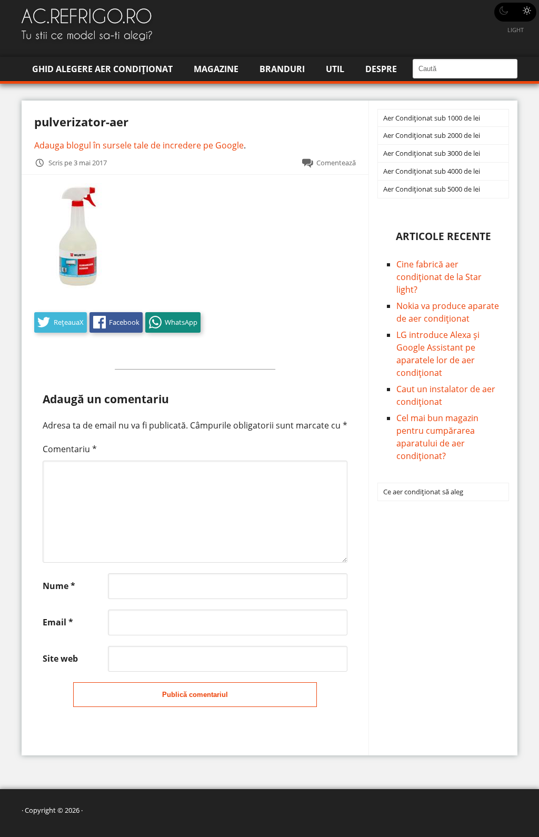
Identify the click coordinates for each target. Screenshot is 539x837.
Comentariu (70, 449)
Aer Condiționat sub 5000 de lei (431, 189)
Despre (381, 69)
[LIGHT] (515, 12)
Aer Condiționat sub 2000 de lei (431, 135)
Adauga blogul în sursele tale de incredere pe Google (139, 145)
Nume (59, 586)
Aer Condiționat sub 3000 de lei (431, 153)
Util (335, 69)
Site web (60, 658)
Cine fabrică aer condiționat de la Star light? (439, 276)
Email (58, 622)
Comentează (336, 162)
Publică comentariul (195, 695)
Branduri (282, 69)
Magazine (216, 69)
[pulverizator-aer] (76, 285)
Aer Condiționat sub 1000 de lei (431, 118)
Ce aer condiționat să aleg (423, 491)
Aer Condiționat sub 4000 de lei (431, 171)
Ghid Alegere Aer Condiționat (102, 69)
